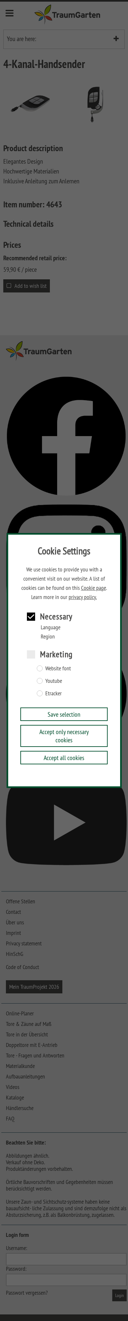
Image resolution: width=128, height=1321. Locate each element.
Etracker (53, 693)
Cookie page (93, 587)
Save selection (64, 714)
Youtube (53, 680)
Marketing (56, 654)
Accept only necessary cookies (64, 736)
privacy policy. (83, 597)
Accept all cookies (64, 757)
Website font (58, 668)
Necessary (56, 616)
